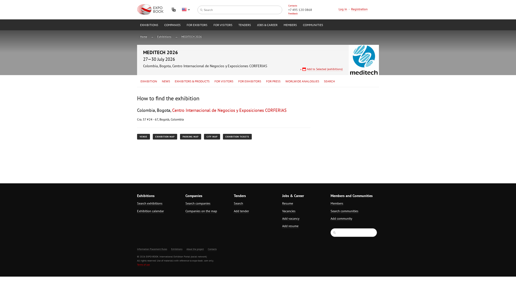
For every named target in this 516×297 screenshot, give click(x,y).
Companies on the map (201, 211)
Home (143, 37)
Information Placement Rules (152, 249)
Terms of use (143, 264)
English (186, 10)
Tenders (244, 25)
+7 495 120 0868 (300, 10)
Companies (172, 25)
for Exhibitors (249, 82)
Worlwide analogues (302, 82)
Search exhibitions (149, 203)
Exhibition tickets (237, 136)
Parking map (191, 136)
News (166, 82)
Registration (359, 9)
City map (212, 136)
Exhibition (148, 82)
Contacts (292, 5)
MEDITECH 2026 (191, 37)
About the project (195, 249)
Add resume (290, 226)
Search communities (344, 211)
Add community (341, 218)
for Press (273, 82)
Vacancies (288, 211)
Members (290, 25)
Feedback (293, 13)
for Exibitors (197, 25)
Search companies (197, 203)
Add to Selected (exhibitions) (325, 69)
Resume (287, 203)
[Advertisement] (343, 130)
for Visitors (222, 25)
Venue (143, 136)
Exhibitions (149, 25)
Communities (313, 25)
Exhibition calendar (150, 211)
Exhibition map (165, 136)
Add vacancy (290, 218)
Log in (343, 9)
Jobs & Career (267, 25)
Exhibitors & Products (192, 82)
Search (329, 82)
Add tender (241, 211)
